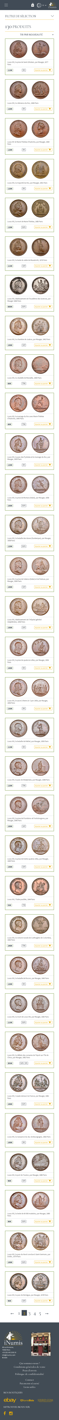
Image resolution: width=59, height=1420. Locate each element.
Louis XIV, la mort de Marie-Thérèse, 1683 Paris (25, 221)
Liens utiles (29, 1387)
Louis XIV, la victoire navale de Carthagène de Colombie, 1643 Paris (29, 939)
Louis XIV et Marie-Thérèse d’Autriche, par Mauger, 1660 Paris (28, 143)
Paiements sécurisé (29, 1383)
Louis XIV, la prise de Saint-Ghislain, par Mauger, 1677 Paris (27, 63)
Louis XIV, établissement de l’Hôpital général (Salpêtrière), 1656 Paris (24, 621)
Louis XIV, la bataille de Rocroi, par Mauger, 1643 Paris (28, 978)
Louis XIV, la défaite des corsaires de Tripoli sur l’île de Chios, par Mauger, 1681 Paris (27, 1056)
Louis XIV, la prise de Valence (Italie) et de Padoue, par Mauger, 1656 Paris (28, 580)
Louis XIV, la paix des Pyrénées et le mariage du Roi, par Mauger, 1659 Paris (28, 458)
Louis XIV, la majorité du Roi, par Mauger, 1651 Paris (27, 183)
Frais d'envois (29, 1370)
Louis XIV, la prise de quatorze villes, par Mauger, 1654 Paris (28, 661)
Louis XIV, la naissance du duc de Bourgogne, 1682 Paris (28, 1137)
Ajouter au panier (41, 70)
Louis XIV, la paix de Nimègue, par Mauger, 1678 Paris (27, 1295)
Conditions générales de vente (29, 1366)
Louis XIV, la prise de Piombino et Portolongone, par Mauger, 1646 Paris (27, 819)
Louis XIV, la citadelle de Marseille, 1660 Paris (24, 378)
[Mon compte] (38, 5)
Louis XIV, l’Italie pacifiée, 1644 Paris (21, 899)
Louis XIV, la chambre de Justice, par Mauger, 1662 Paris (28, 339)
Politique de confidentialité (29, 1374)
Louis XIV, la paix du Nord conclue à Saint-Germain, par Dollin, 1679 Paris (28, 1255)
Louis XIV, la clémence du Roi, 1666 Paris (22, 103)
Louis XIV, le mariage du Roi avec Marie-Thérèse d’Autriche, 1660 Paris (25, 417)
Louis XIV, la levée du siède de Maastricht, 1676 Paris (27, 260)
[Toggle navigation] (6, 5)
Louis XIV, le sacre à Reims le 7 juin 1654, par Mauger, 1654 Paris (27, 702)
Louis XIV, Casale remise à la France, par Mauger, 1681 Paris (28, 1097)
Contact (29, 1379)
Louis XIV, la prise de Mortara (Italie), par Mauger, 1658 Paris (28, 499)
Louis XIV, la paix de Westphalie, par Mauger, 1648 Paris (28, 780)
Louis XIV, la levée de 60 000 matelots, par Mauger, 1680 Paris (28, 1214)
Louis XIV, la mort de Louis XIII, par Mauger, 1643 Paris (28, 1017)
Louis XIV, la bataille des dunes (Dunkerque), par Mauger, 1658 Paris (29, 539)
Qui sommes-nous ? (29, 1363)
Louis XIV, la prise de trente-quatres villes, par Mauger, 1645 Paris (28, 860)
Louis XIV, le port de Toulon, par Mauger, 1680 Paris (27, 1175)
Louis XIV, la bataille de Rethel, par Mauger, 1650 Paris (27, 741)
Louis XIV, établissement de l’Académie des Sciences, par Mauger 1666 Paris (29, 300)
